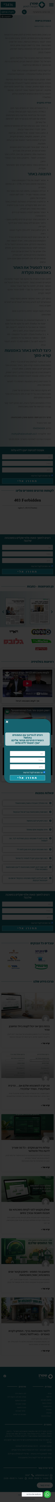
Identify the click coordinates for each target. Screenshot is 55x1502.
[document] (27, 751)
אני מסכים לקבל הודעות (33, 772)
